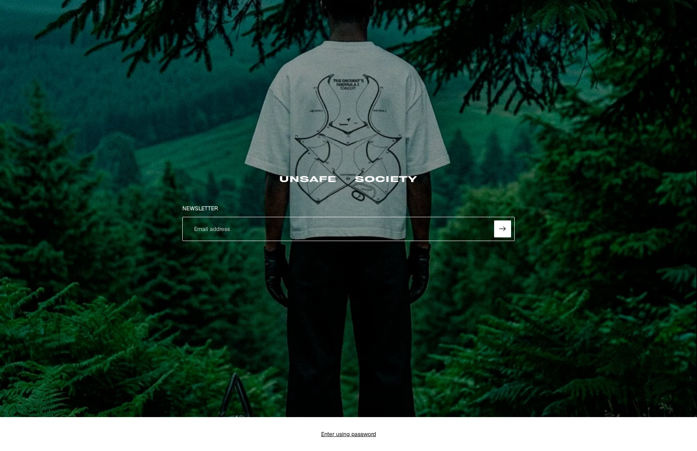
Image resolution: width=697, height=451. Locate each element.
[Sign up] (502, 228)
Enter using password (348, 434)
